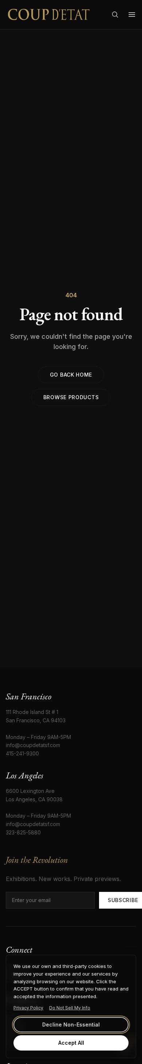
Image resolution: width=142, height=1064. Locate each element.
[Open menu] (131, 14)
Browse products (71, 397)
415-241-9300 (22, 753)
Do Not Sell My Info (69, 1008)
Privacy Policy (28, 1008)
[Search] (115, 14)
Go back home (71, 375)
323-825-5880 (23, 832)
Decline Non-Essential (71, 1024)
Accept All (71, 1043)
